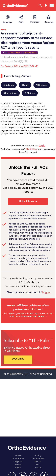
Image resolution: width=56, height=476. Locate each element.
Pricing (38, 455)
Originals (18, 461)
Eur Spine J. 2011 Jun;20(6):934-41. (19, 66)
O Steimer (30, 93)
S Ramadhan (10, 93)
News (18, 467)
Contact (38, 467)
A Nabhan (9, 85)
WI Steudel (41, 85)
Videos (18, 464)
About (38, 461)
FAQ (38, 464)
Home (18, 455)
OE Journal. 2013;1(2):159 (14, 61)
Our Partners (38, 458)
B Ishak (25, 85)
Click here (31, 149)
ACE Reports (18, 458)
